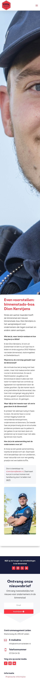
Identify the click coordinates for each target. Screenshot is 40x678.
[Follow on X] (22, 568)
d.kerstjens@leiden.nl (15, 471)
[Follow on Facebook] (13, 568)
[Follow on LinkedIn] (26, 568)
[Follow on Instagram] (18, 568)
